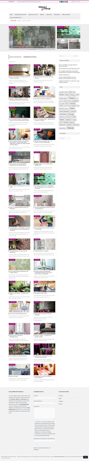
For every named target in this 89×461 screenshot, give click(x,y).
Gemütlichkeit (75, 101)
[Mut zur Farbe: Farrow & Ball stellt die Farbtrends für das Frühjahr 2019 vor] (19, 157)
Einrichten (49, 14)
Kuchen (66, 105)
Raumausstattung (33, 14)
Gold (60, 103)
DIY (77, 95)
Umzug (60, 122)
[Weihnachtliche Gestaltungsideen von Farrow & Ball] (19, 179)
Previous (11, 37)
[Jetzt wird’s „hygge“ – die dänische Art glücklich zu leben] (44, 328)
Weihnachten (62, 124)
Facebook (61, 395)
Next (53, 37)
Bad (10, 195)
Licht (78, 105)
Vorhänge (65, 122)
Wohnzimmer (62, 128)
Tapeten (68, 119)
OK (85, 457)
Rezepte (71, 114)
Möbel (72, 108)
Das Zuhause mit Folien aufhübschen (43, 98)
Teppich (74, 119)
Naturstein (73, 111)
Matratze (66, 108)
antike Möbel (61, 92)
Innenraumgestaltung (20, 14)
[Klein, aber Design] (19, 369)
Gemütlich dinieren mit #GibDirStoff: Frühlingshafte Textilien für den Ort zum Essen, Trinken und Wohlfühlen (43, 272)
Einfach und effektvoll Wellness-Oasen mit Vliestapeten (62, 46)
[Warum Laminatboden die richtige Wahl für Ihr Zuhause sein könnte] (19, 70)
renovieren (63, 114)
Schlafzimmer (62, 117)
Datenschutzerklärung (59, 456)
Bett (74, 92)
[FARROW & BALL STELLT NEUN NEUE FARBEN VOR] (44, 157)
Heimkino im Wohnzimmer (64, 74)
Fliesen (60, 101)
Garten (69, 101)
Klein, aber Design (14, 376)
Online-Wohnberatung (15, 17)
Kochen (61, 105)
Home (11, 14)
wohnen (69, 124)
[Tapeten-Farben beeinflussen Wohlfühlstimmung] (19, 328)
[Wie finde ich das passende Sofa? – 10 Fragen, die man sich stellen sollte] (44, 134)
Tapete (62, 120)
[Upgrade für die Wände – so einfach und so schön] (19, 286)
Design (72, 95)
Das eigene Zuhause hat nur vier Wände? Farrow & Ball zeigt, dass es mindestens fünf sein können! (44, 187)
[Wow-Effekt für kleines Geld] (44, 286)
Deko (67, 95)
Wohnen (42, 14)
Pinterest (60, 404)
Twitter (60, 398)
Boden (10, 65)
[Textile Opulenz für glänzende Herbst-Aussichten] (44, 307)
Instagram (61, 401)
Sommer (69, 117)
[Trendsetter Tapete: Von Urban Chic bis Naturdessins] (19, 244)
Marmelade (61, 108)
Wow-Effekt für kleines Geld (41, 293)
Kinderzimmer (37, 195)
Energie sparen (63, 98)
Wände (70, 128)
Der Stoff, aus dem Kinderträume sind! (18, 313)
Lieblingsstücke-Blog (24, 404)
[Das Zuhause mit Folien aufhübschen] (44, 92)
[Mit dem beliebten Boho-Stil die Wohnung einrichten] (44, 70)
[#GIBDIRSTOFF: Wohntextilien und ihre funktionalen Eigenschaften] (44, 349)
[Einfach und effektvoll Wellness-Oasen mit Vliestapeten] (19, 200)
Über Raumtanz (66, 14)
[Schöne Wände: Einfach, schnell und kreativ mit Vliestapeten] (44, 221)
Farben (72, 98)
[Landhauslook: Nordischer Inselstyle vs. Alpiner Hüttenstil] (44, 369)
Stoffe (74, 117)
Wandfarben (71, 122)
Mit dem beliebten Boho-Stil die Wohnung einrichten (29, 1)
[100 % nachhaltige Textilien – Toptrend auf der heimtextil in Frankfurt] (44, 112)
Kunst (70, 105)
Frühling (65, 101)
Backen (66, 92)
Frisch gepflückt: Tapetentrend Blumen (18, 355)
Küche (73, 105)
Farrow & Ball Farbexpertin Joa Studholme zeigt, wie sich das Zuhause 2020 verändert (30, 46)
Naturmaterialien (64, 111)
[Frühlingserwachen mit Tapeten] (44, 244)
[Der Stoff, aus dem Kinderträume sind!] (19, 307)
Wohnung (76, 124)
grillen (64, 103)
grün (67, 103)
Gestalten (11, 174)
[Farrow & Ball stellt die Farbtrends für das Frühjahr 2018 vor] (19, 264)
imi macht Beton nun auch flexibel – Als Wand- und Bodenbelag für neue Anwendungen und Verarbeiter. (20, 229)
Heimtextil (72, 103)
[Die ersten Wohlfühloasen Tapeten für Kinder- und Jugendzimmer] (44, 200)
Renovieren (57, 14)
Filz (77, 98)
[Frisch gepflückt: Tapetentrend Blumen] (19, 349)
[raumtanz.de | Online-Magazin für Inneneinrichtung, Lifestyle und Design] (44, 7)
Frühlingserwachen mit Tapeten (42, 251)
